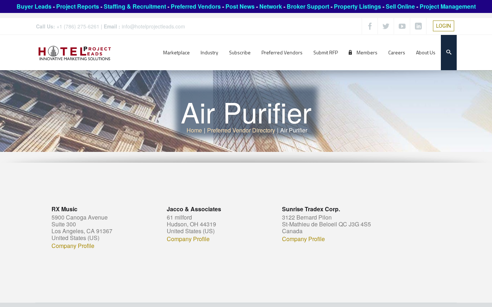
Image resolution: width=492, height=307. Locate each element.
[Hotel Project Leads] (74, 52)
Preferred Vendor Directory (241, 130)
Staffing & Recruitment (135, 6)
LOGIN (443, 26)
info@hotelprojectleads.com (153, 26)
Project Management (448, 6)
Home (194, 130)
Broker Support (308, 6)
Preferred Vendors (196, 6)
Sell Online (400, 6)
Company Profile (73, 246)
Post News (240, 6)
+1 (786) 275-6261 (78, 26)
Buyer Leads (34, 6)
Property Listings (357, 6)
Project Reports (77, 6)
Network (270, 6)
